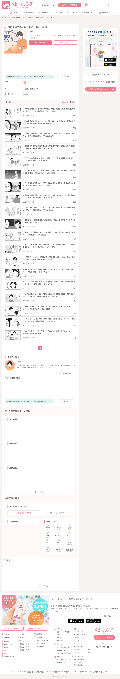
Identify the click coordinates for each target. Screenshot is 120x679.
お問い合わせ (103, 672)
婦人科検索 (40, 646)
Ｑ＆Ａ (60, 12)
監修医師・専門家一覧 (37, 629)
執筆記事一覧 (67, 373)
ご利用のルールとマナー (100, 74)
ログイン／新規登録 (69, 5)
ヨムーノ (76, 644)
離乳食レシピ (24, 644)
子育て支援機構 (79, 659)
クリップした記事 (40, 586)
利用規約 (95, 672)
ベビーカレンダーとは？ (18, 672)
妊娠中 (6, 648)
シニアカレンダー (79, 638)
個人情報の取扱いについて (42, 672)
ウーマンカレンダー (80, 635)
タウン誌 (59, 641)
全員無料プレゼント (62, 650)
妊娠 (27, 94)
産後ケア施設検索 (42, 640)
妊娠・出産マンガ (31, 89)
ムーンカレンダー (79, 632)
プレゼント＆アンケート (63, 647)
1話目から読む (40, 42)
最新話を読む (65, 42)
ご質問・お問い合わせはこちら (101, 89)
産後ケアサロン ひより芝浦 (80, 652)
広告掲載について (86, 672)
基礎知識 (44, 12)
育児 (5, 653)
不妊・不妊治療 (9, 656)
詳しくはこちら (110, 616)
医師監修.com (78, 647)
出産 (5, 650)
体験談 (34, 94)
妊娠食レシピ (24, 647)
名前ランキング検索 (62, 632)
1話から (65, 102)
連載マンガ (20, 17)
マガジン (59, 638)
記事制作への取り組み (14, 629)
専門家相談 (30, 12)
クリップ (67, 77)
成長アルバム (89, 12)
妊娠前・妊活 (8, 645)
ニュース (15, 12)
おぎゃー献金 (78, 662)
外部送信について (57, 672)
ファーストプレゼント (63, 653)
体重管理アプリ (61, 663)
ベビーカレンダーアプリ (63, 660)
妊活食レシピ (24, 650)
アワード (59, 635)
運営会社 (30, 672)
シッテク (76, 641)
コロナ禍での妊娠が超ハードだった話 (40, 17)
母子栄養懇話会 (79, 665)
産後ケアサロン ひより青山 (80, 650)
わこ (29, 82)
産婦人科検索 (41, 643)
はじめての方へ (50, 5)
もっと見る (39, 492)
